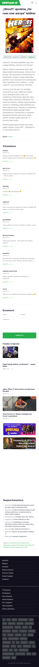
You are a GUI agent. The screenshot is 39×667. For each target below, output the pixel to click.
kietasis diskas (13, 638)
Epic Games (6, 631)
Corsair (17, 627)
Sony (28, 653)
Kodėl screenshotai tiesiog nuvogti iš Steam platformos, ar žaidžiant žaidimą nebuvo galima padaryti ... (20, 512)
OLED (19, 646)
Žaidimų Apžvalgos (8, 609)
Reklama (5, 563)
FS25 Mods (13, 543)
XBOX (13, 657)
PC (34, 646)
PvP (16, 650)
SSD (34, 653)
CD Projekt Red (7, 627)
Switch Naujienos (7, 599)
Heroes (10, 136)
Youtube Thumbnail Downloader (21, 545)
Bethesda (12, 623)
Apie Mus (5, 560)
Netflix (32, 642)
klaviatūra (6, 642)
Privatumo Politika (7, 573)
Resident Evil (24, 650)
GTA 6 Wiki (24, 547)
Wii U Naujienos (7, 602)
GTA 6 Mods (21, 543)
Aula (4, 623)
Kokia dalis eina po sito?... (22, 519)
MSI (18, 642)
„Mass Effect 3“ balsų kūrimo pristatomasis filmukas (19, 390)
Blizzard (20, 623)
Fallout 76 (23, 631)
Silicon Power (20, 653)
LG (13, 642)
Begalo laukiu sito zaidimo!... (26, 517)
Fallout (15, 631)
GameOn (10, 634)
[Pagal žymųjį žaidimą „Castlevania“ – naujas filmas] (19, 354)
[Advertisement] (19, 477)
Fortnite (32, 631)
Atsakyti (5, 161)
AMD (8, 619)
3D (4, 619)
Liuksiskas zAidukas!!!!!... (20, 536)
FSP (4, 634)
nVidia (13, 646)
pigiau (5, 650)
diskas (25, 627)
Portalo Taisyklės (7, 576)
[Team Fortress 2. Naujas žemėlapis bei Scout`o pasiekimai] (19, 403)
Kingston (23, 638)
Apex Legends (23, 619)
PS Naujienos (6, 593)
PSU (11, 650)
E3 (30, 627)
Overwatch (27, 646)
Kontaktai (5, 567)
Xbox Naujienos (7, 596)
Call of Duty (29, 623)
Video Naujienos (7, 606)
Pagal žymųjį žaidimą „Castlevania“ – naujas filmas (19, 365)
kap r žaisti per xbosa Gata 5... (20, 529)
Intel (4, 638)
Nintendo (6, 646)
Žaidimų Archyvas (8, 570)
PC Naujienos (6, 590)
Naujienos (31, 57)
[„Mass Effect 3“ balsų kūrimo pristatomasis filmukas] (19, 378)
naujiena (24, 642)
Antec (14, 619)
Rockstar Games (8, 653)
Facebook (5, 579)
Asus (31, 619)
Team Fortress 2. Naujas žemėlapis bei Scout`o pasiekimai (17, 415)
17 (13, 419)
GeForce (18, 634)
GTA (24, 634)
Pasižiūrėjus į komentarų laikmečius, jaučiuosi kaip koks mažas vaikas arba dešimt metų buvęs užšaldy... (19, 524)
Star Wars (6, 657)
